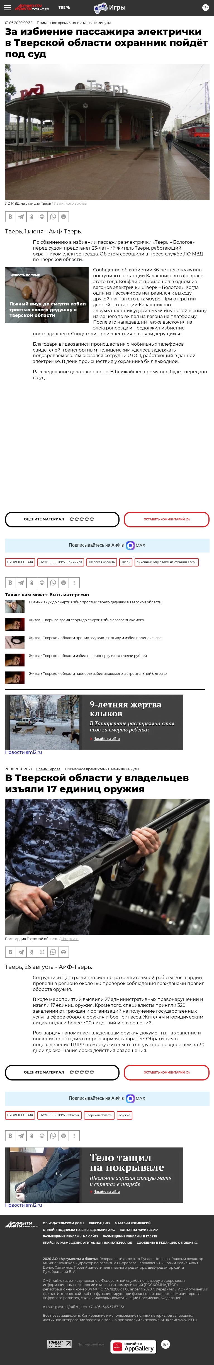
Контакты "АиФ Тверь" (139, 1230)
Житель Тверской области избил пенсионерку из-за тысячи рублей (88, 656)
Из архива (70, 939)
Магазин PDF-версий (132, 1223)
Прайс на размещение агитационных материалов (87, 1243)
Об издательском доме (63, 1223)
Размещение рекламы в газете (130, 1236)
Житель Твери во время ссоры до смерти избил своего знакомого (86, 620)
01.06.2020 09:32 (18, 23)
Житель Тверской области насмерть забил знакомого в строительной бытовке (98, 673)
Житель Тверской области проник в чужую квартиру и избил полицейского (95, 638)
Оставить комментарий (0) (167, 519)
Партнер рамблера (91, 1344)
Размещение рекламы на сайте (70, 1236)
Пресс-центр (99, 1223)
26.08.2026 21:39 (18, 769)
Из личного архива (70, 203)
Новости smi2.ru (23, 752)
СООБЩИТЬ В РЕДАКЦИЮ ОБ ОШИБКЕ (167, 1243)
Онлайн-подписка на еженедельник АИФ (79, 1230)
